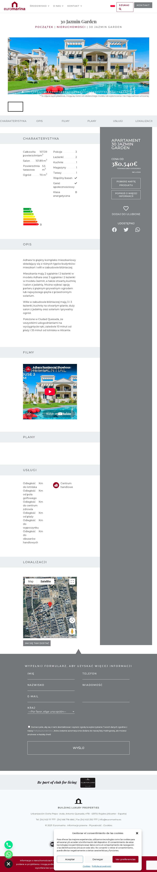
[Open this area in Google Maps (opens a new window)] (29, 636)
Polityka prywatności (101, 866)
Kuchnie (58, 162)
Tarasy (57, 172)
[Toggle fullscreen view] (72, 581)
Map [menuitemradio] (30, 581)
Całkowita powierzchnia (31, 153)
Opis (39, 121)
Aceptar (70, 859)
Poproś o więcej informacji (126, 195)
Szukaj (124, 5)
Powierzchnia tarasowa (31, 168)
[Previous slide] (12, 66)
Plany (91, 121)
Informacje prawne (77, 825)
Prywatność (95, 825)
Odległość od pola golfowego (30, 494)
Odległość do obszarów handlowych (30, 537)
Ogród (27, 175)
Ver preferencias (126, 859)
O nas (57, 6)
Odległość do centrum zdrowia (30, 505)
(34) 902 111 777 (48, 819)
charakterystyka (13, 121)
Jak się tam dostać (37, 643)
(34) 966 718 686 (65, 819)
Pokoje (57, 151)
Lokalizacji (143, 121)
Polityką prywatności (43, 731)
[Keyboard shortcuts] (43, 637)
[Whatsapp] (8, 854)
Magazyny (59, 167)
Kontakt (73, 6)
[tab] (22, 92)
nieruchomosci (71, 27)
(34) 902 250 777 (89, 819)
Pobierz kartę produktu (126, 183)
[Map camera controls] (72, 620)
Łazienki (58, 157)
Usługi (118, 121)
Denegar (97, 859)
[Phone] (8, 845)
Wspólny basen (62, 178)
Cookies (86, 866)
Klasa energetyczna (61, 194)
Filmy (65, 121)
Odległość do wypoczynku (31, 524)
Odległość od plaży (29, 514)
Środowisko (38, 6)
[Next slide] (145, 66)
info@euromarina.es (110, 819)
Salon (26, 160)
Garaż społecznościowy (64, 185)
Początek (44, 27)
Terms (73, 637)
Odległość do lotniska (30, 485)
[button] (137, 833)
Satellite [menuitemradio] (45, 581)
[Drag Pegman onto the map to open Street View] (72, 631)
